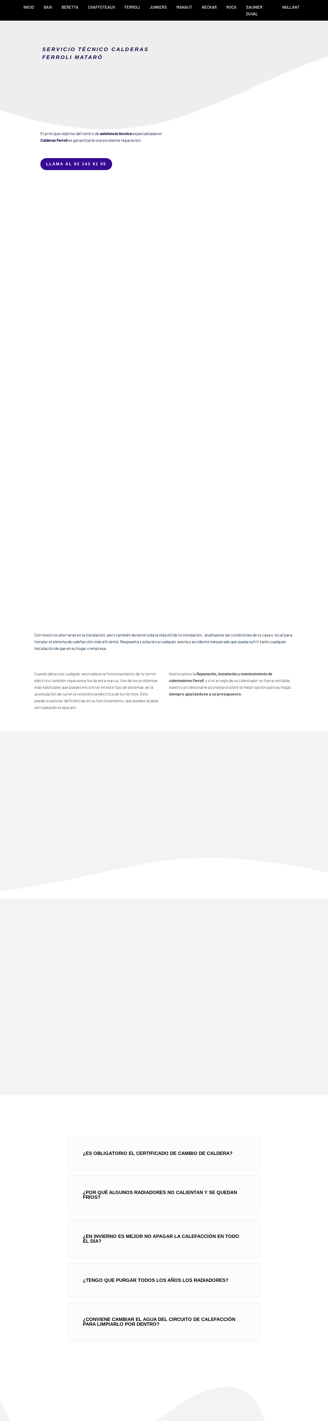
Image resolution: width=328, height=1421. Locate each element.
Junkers (158, 7)
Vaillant (291, 7)
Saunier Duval (254, 10)
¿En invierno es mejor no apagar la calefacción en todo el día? (161, 1239)
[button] (164, 1153)
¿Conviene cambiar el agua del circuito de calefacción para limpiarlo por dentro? (159, 1322)
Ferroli (132, 7)
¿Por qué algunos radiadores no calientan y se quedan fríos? (160, 1195)
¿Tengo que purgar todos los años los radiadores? (155, 1280)
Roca (231, 7)
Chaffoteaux (101, 7)
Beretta (70, 7)
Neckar (209, 7)
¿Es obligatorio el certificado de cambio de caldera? (157, 1153)
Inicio (29, 7)
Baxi (48, 7)
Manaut (184, 7)
